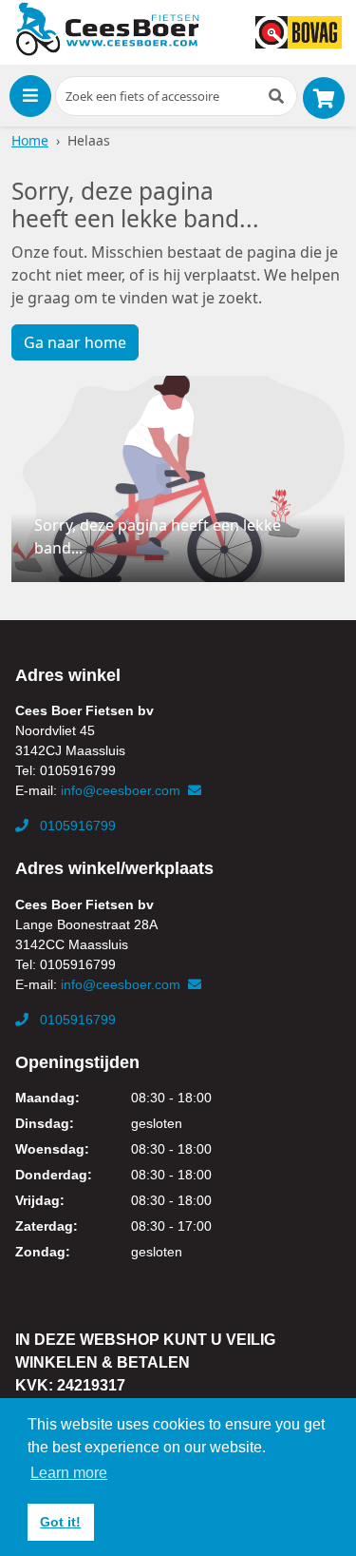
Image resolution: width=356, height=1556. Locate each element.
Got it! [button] (60, 1521)
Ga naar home (75, 342)
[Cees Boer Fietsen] (107, 29)
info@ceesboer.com (122, 790)
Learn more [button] (68, 1473)
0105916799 (76, 825)
